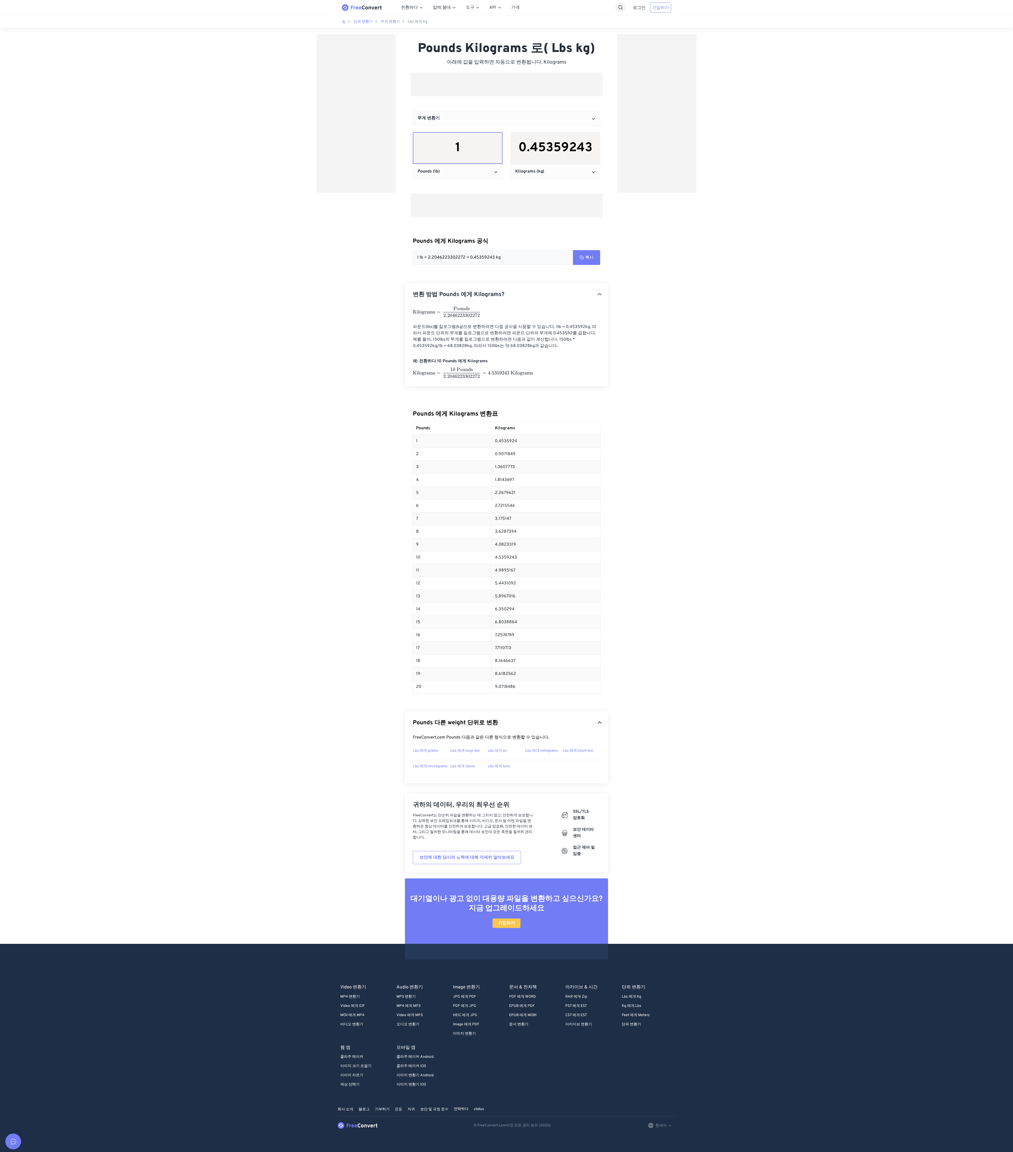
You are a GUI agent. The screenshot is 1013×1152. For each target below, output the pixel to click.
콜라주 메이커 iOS (411, 1066)
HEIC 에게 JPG (465, 1015)
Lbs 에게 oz (497, 751)
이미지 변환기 (464, 1033)
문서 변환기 (518, 1024)
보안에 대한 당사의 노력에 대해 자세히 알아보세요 (466, 857)
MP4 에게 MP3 (408, 1006)
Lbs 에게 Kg (417, 22)
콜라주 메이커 (351, 1057)
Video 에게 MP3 (409, 1015)
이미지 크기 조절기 (355, 1066)
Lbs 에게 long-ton (465, 751)
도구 (470, 7)
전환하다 (409, 7)
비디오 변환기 (351, 1024)
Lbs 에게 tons (499, 766)
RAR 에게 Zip (576, 996)
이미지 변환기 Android (415, 1075)
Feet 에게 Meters (636, 1015)
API (492, 7)
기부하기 (382, 1109)
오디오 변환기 (407, 1024)
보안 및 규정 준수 (434, 1109)
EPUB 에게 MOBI (523, 1015)
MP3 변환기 (406, 996)
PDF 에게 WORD (522, 996)
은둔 (398, 1109)
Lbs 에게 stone (462, 766)
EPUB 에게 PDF (522, 1006)
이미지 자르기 (351, 1075)
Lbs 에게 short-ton (578, 751)
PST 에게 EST (576, 1006)
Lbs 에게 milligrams (541, 751)
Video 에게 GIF (352, 1006)
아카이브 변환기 (578, 1024)
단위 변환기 (363, 22)
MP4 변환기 (350, 996)
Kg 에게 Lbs (631, 1006)
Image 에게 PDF (466, 1024)
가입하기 (660, 8)
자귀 (411, 1109)
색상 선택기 (350, 1084)
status (479, 1109)
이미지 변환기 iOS (411, 1084)
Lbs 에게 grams (425, 751)
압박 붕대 (442, 7)
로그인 (639, 8)
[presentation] (447, 311)
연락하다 (461, 1109)
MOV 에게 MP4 (352, 1015)
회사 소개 (345, 1109)
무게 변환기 (390, 22)
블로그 (364, 1109)
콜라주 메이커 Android (415, 1057)
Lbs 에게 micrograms (430, 766)
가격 (515, 7)
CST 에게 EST (576, 1015)
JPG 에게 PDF (464, 996)
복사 (589, 257)
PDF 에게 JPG (464, 1006)
